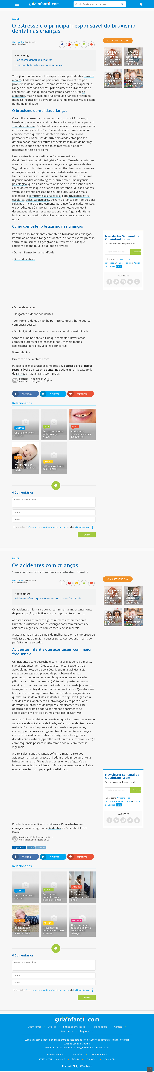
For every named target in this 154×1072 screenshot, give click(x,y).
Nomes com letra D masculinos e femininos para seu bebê (112, 79)
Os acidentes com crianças (24, 434)
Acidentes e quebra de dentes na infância (81, 434)
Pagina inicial (19, 847)
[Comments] (91, 45)
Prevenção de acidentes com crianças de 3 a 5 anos (80, 895)
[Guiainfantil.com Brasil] (44, 5)
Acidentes (20, 428)
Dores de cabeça (24, 259)
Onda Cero (91, 1059)
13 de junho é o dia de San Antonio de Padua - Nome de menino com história (113, 58)
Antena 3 (60, 1059)
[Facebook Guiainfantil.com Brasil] (109, 282)
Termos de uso (99, 1026)
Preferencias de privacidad (38, 527)
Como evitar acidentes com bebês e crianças (52, 897)
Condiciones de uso (60, 527)
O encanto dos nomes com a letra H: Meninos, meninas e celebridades (134, 58)
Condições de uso (124, 263)
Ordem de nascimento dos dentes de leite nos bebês (25, 466)
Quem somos (34, 1026)
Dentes (20, 373)
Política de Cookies (82, 527)
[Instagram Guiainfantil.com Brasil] (123, 282)
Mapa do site (86, 1031)
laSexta (75, 1059)
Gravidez (48, 461)
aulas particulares (37, 199)
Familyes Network (56, 1054)
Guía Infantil (77, 1054)
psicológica (19, 184)
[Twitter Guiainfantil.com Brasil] (130, 282)
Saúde (15, 18)
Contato (118, 1026)
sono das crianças (23, 126)
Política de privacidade (74, 1026)
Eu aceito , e (122, 263)
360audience (86, 1066)
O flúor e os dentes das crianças (53, 467)
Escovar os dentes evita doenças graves (53, 434)
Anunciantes (67, 1031)
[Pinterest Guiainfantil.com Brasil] (116, 282)
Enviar (87, 535)
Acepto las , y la (53, 527)
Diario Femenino (99, 1054)
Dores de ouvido (24, 307)
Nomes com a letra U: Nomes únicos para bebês (134, 82)
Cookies (52, 1026)
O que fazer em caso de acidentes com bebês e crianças (81, 929)
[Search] (122, 4)
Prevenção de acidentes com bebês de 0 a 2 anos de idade (22, 929)
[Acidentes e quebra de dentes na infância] (82, 422)
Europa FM (109, 1059)
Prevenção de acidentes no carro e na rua (53, 930)
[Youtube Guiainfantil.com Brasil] (137, 282)
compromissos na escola (45, 195)
